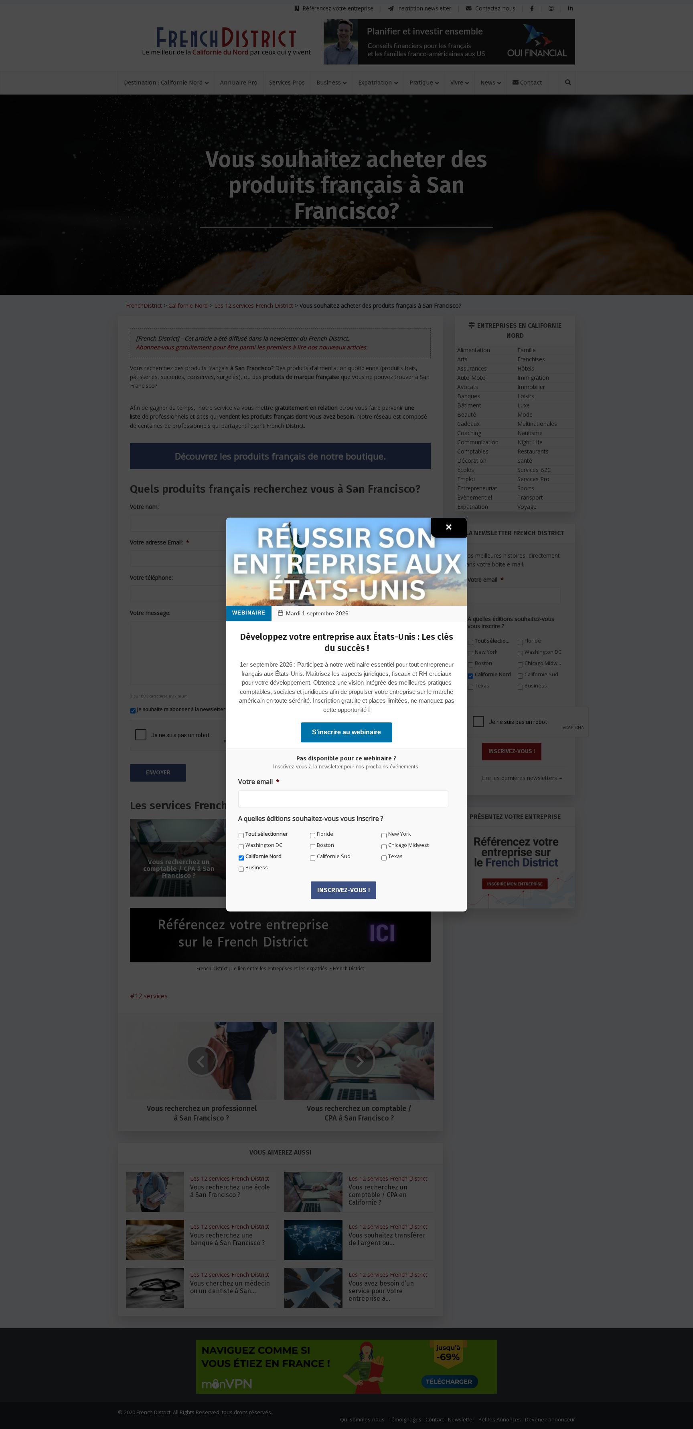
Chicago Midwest (408, 845)
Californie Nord (263, 856)
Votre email (259, 782)
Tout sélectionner (266, 833)
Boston (325, 845)
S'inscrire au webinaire (346, 732)
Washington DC (263, 845)
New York (399, 833)
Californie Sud (334, 856)
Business (256, 867)
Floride (325, 833)
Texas (395, 856)
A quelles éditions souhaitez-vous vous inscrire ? (310, 818)
